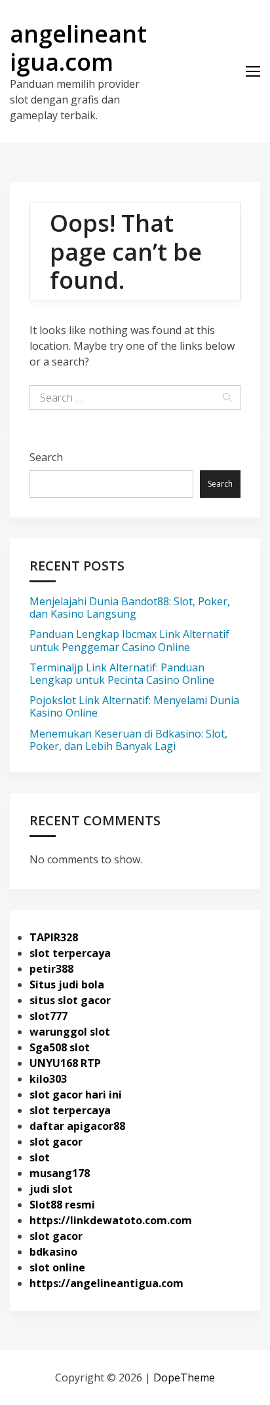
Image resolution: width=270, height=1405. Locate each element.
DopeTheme (184, 1377)
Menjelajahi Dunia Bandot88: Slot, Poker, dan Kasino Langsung (129, 607)
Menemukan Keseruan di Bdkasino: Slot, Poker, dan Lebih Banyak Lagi (128, 739)
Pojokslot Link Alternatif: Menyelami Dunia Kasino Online (134, 706)
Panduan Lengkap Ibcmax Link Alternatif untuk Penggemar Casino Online (129, 640)
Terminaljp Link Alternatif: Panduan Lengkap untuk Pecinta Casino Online (121, 673)
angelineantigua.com (78, 48)
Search (46, 457)
